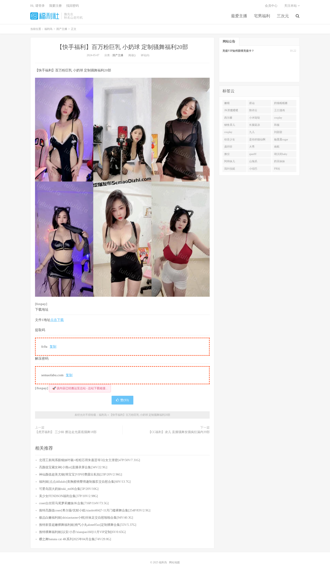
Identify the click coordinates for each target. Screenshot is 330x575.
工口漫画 (279, 110)
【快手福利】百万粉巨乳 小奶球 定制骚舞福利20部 (122, 47)
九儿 (252, 132)
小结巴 (253, 168)
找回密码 (72, 5)
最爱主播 (239, 16)
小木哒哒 (254, 117)
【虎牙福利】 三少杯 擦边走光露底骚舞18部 (66, 432)
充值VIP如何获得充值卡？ (238, 50)
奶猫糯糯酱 (281, 103)
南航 (276, 146)
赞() (124, 400)
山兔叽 (253, 161)
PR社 (277, 168)
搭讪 (252, 103)
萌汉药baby (280, 154)
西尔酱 (228, 117)
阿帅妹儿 (229, 161)
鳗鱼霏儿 (229, 124)
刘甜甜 (278, 132)
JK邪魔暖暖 (231, 110)
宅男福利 (262, 16)
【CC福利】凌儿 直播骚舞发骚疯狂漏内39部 (179, 432)
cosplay (278, 117)
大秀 (252, 146)
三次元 (283, 16)
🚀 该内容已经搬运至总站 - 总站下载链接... (80, 388)
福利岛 (44, 16)
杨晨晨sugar (281, 139)
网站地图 (174, 562)
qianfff (252, 154)
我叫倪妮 (229, 168)
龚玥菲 (228, 146)
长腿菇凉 (254, 124)
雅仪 (227, 154)
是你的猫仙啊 (257, 139)
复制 (53, 346)
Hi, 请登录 (37, 5)
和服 (276, 124)
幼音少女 (229, 139)
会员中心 (271, 5)
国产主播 (117, 55)
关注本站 (291, 5)
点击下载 (57, 320)
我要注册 (55, 5)
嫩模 (227, 103)
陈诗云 (253, 110)
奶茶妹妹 (279, 161)
